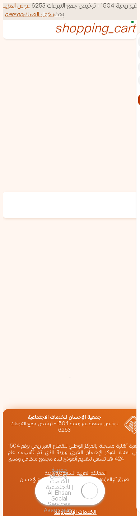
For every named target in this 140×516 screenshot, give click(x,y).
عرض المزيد (16, 6)
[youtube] (14, 404)
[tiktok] (33, 404)
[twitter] (92, 397)
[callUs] (53, 397)
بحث (59, 15)
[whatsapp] (14, 397)
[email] (33, 397)
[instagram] (111, 397)
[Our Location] (72, 397)
